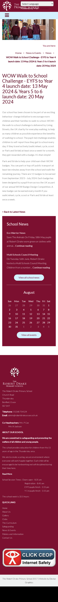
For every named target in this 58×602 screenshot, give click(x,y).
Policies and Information (12, 534)
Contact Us (7, 537)
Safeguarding (8, 526)
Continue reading (24, 245)
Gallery (5, 515)
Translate (44, 8)
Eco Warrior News (16, 232)
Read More (7, 474)
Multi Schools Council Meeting (22, 254)
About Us (6, 511)
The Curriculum (9, 523)
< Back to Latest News (13, 211)
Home (18, 52)
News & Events (33, 52)
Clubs (4, 519)
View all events (29, 334)
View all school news (29, 277)
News (48, 52)
